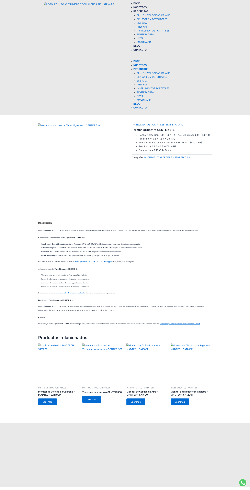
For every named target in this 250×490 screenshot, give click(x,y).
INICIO (136, 3)
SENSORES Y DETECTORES (152, 19)
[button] (166, 57)
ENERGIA (142, 22)
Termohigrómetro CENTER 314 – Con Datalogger (93, 262)
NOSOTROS (140, 7)
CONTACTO (140, 50)
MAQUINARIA (144, 42)
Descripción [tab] (45, 222)
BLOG (136, 46)
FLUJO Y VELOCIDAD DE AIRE (153, 15)
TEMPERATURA (145, 34)
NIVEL (140, 38)
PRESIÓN (142, 26)
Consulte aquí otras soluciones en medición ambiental (180, 324)
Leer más (48, 401)
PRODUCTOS (140, 11)
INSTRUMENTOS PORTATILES (153, 30)
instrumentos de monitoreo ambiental (71, 293)
